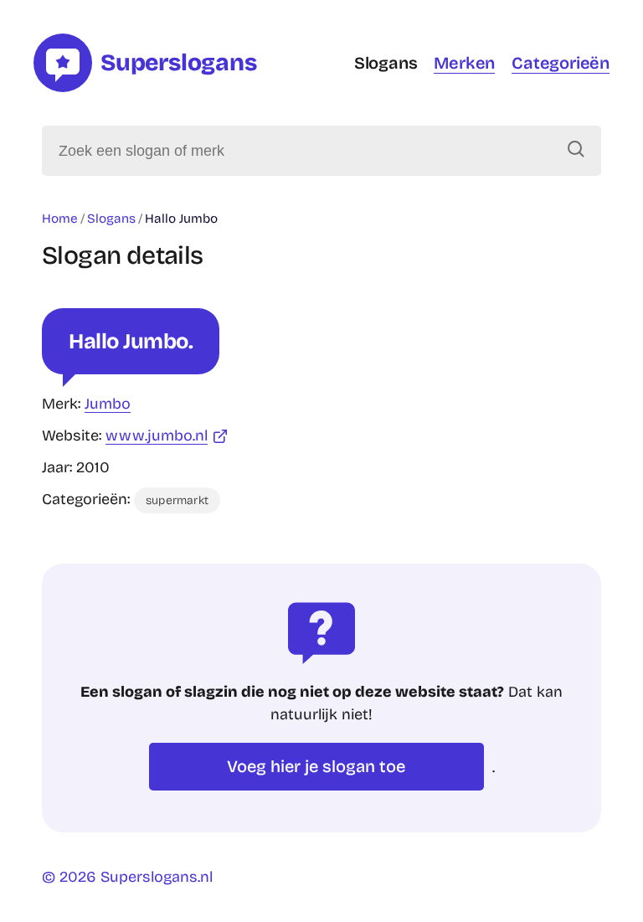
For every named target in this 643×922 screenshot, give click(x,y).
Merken (464, 63)
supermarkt (177, 500)
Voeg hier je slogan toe (316, 766)
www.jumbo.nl (156, 435)
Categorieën (561, 63)
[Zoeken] (576, 151)
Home (60, 218)
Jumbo (108, 403)
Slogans (386, 63)
